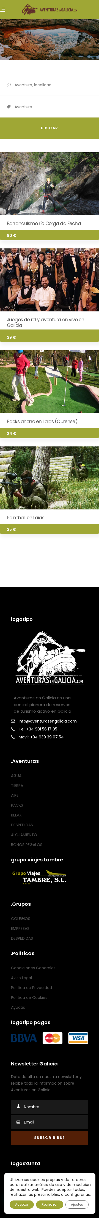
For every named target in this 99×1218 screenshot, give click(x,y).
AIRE (14, 795)
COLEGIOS (20, 918)
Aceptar (21, 1204)
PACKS (17, 805)
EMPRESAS (20, 928)
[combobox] (57, 107)
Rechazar (50, 1204)
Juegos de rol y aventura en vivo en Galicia (45, 322)
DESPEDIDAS (22, 825)
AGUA (16, 775)
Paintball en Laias (25, 517)
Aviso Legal (21, 978)
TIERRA (17, 785)
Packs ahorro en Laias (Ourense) (42, 421)
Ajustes (77, 1204)
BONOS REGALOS (26, 844)
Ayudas (18, 1007)
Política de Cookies (29, 997)
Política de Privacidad (31, 987)
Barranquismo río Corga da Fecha (44, 223)
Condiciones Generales (33, 968)
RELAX (16, 815)
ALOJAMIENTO (24, 835)
